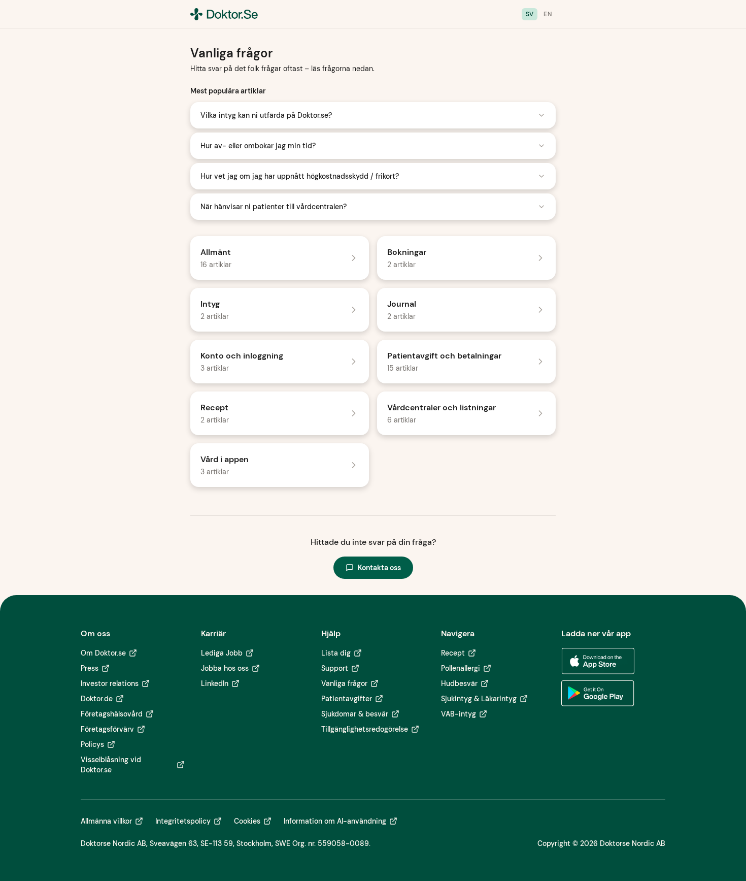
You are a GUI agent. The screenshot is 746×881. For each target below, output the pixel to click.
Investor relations (110, 683)
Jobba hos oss (225, 668)
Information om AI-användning (335, 821)
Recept (453, 653)
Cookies (247, 821)
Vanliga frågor (344, 683)
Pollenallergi (460, 668)
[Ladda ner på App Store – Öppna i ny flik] (597, 661)
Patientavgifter (346, 698)
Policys (92, 744)
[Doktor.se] (224, 14)
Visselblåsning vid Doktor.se (111, 764)
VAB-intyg (458, 714)
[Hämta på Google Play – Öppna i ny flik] (597, 693)
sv (530, 14)
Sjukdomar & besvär (354, 714)
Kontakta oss (379, 567)
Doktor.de (97, 698)
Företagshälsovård (112, 714)
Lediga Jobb (222, 653)
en (548, 14)
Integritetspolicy (183, 821)
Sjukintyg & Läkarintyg (479, 698)
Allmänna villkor (106, 821)
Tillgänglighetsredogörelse (364, 729)
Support (334, 668)
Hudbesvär (459, 683)
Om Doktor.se (103, 653)
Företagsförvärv (107, 729)
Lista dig (336, 653)
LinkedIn (214, 683)
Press (89, 668)
